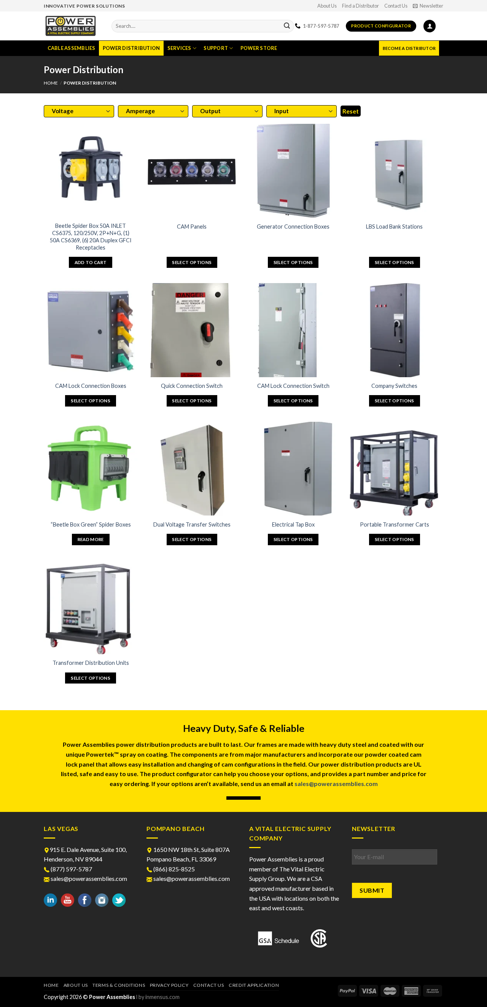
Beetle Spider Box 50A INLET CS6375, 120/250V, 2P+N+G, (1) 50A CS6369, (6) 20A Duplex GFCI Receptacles (91, 236)
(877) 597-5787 (70, 869)
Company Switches (394, 386)
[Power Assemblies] (72, 25)
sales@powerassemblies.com (336, 783)
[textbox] (77, 111)
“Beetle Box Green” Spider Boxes (91, 524)
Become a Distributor (409, 48)
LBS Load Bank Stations (394, 226)
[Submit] (286, 26)
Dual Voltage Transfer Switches (192, 524)
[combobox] (79, 111)
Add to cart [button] (91, 262)
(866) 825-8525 (173, 869)
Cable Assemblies (71, 48)
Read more (91, 539)
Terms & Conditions (118, 985)
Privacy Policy (169, 985)
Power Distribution (131, 48)
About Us (327, 6)
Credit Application (254, 985)
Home (51, 83)
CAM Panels (192, 226)
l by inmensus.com (158, 997)
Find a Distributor (360, 6)
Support (216, 48)
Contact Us (395, 6)
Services (179, 48)
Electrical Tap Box (293, 524)
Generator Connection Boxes (293, 226)
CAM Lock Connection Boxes (90, 386)
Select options (192, 262)
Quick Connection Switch (192, 386)
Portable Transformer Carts (394, 524)
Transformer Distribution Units (91, 663)
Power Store (258, 48)
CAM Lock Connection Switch (293, 386)
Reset (350, 111)
